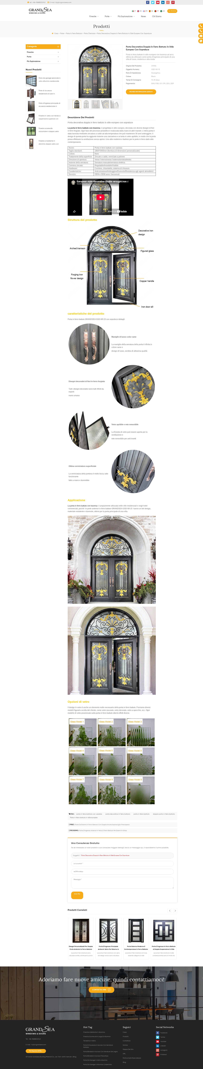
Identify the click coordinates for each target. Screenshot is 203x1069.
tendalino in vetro (89, 1041)
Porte (107, 17)
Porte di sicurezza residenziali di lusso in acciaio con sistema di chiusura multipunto (47, 92)
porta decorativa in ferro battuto (117, 814)
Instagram (163, 1050)
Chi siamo (156, 17)
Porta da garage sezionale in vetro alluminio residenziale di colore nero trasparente (50, 80)
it (135, 11)
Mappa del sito (128, 1049)
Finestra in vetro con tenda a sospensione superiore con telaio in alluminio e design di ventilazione (49, 117)
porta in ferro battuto (141, 814)
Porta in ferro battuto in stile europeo (84, 817)
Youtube (163, 1041)
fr (146, 11)
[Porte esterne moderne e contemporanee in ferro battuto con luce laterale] (108, 930)
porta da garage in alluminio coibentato (97, 1064)
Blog (74, 1057)
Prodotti (126, 1036)
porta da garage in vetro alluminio (95, 1060)
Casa (56, 33)
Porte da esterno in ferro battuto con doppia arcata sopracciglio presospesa (102, 824)
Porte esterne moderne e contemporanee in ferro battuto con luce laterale (108, 948)
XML (124, 1054)
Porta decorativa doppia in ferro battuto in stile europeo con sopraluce (105, 855)
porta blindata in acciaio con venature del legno (100, 1051)
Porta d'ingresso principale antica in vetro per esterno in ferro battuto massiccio (80, 948)
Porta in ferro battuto (74, 33)
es (152, 11)
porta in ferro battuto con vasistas (89, 814)
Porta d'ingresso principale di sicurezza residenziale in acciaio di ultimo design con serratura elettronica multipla (50, 105)
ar (164, 11)
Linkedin (163, 1046)
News (143, 17)
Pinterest (163, 1054)
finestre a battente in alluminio (94, 1032)
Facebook (163, 1033)
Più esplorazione (125, 17)
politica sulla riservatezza (132, 1058)
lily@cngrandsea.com (63, 2)
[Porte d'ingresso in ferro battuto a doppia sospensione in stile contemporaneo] (136, 930)
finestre (93, 17)
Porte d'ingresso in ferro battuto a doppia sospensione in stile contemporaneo (136, 948)
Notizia (125, 1045)
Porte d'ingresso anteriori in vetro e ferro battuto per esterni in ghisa (103, 830)
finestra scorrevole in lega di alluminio (97, 1036)
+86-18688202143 (39, 2)
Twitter (162, 1037)
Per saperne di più (35, 1051)
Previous (169, 910)
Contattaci (127, 1041)
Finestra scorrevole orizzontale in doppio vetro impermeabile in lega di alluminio (49, 130)
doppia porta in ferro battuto (164, 814)
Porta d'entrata (89, 33)
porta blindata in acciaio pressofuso (95, 1056)
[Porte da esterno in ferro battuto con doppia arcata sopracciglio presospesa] (163, 930)
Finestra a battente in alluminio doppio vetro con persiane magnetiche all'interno (49, 143)
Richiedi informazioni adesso (141, 92)
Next (175, 910)
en (141, 11)
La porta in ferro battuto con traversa (84, 128)
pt (158, 11)
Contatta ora (99, 990)
